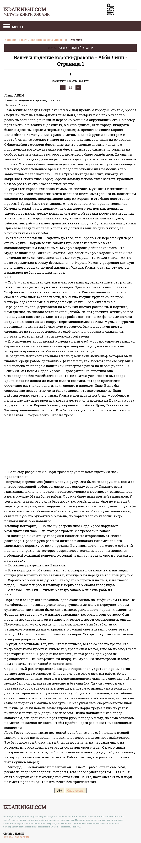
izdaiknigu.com (24, 9)
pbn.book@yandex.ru (16, 837)
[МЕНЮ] (6, 26)
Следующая (75, 790)
